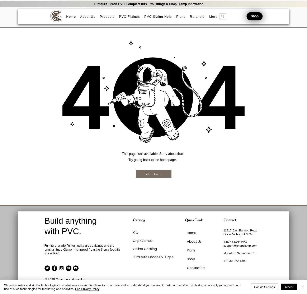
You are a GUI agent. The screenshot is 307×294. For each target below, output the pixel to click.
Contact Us (196, 267)
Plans (191, 250)
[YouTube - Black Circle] (76, 268)
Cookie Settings (264, 287)
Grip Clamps (142, 240)
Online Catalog (143, 248)
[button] (107, 16)
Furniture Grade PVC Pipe (143, 257)
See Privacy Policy (87, 289)
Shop (191, 259)
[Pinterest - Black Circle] (68, 268)
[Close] (301, 287)
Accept (288, 287)
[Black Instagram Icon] (61, 268)
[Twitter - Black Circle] (47, 268)
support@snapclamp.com (240, 245)
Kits (135, 232)
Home (191, 232)
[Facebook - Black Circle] (54, 268)
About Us (194, 241)
